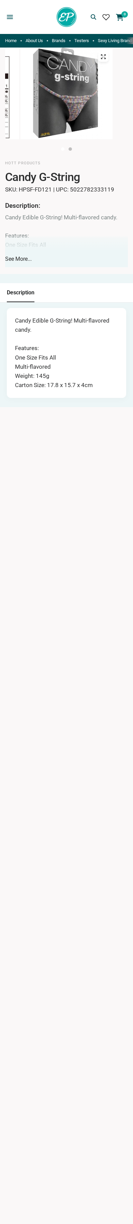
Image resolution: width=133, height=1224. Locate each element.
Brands (58, 40)
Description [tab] (20, 292)
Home (11, 40)
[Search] (93, 17)
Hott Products (23, 163)
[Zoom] (103, 57)
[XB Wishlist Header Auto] (106, 17)
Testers (81, 40)
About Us (34, 40)
